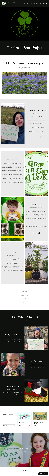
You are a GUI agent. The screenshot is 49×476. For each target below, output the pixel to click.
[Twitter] (45, 3)
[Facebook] (42, 3)
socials (33, 219)
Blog (24, 294)
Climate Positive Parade (24, 292)
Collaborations (24, 291)
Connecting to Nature (40, 216)
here (35, 131)
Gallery (22, 295)
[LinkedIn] (46, 3)
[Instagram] (43, 3)
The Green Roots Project (12, 2)
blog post (9, 178)
